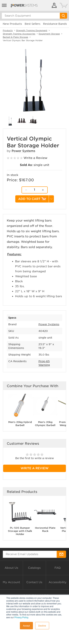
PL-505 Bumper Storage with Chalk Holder (20, 531)
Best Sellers (32, 23)
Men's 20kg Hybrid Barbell (20, 424)
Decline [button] (42, 625)
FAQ (57, 567)
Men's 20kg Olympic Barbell (45, 424)
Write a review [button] (35, 468)
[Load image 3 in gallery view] (21, 121)
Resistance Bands (55, 23)
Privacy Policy (21, 617)
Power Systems (23, 151)
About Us (11, 567)
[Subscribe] (61, 554)
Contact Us (34, 582)
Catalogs (34, 567)
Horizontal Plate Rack (45, 529)
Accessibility (57, 582)
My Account (11, 582)
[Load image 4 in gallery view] (33, 121)
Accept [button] (26, 625)
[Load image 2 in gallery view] (10, 121)
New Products (12, 23)
